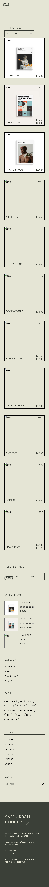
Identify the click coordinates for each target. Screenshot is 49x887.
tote (28, 715)
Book (8, 40)
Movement (13, 547)
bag (21, 701)
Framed (31, 706)
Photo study (14, 170)
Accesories (10, 666)
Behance (8, 759)
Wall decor (11, 719)
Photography (26, 710)
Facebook (9, 739)
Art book (12, 217)
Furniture (9, 676)
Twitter (8, 754)
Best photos (14, 264)
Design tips (13, 123)
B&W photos (14, 359)
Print (7, 680)
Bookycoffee (14, 311)
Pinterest (9, 749)
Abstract (10, 701)
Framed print (27, 635)
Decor (9, 706)
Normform (13, 76)
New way (11, 453)
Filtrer (9, 578)
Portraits (12, 500)
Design (19, 706)
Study (18, 715)
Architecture (15, 406)
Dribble (8, 764)
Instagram (9, 744)
